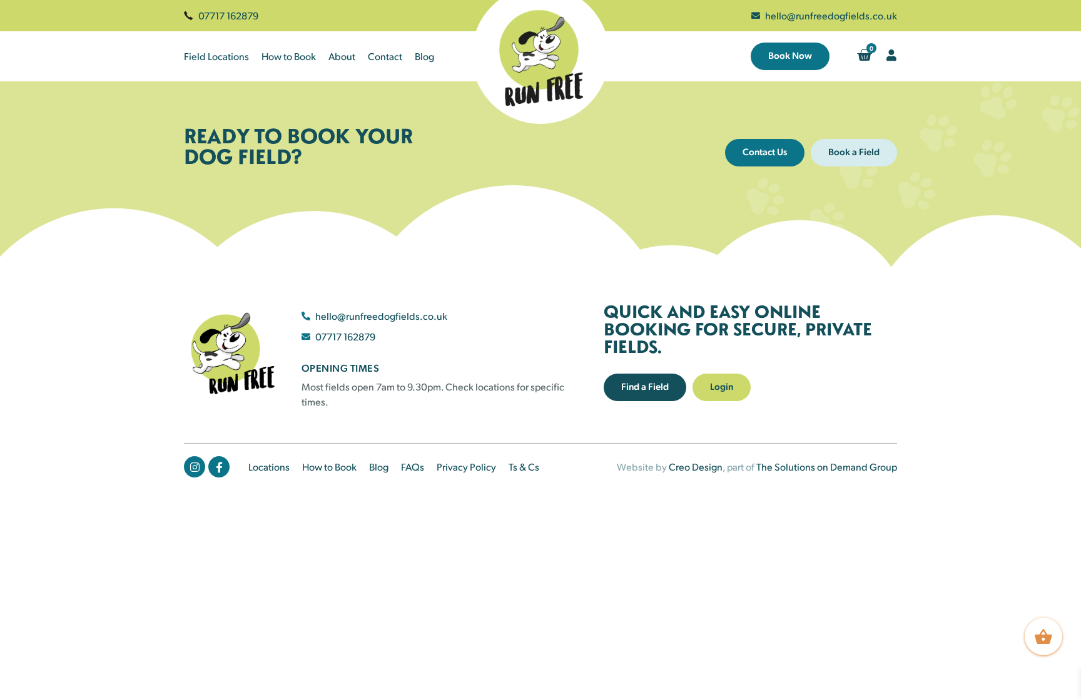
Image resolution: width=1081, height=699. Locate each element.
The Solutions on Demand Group (826, 466)
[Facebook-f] (219, 466)
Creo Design (696, 466)
